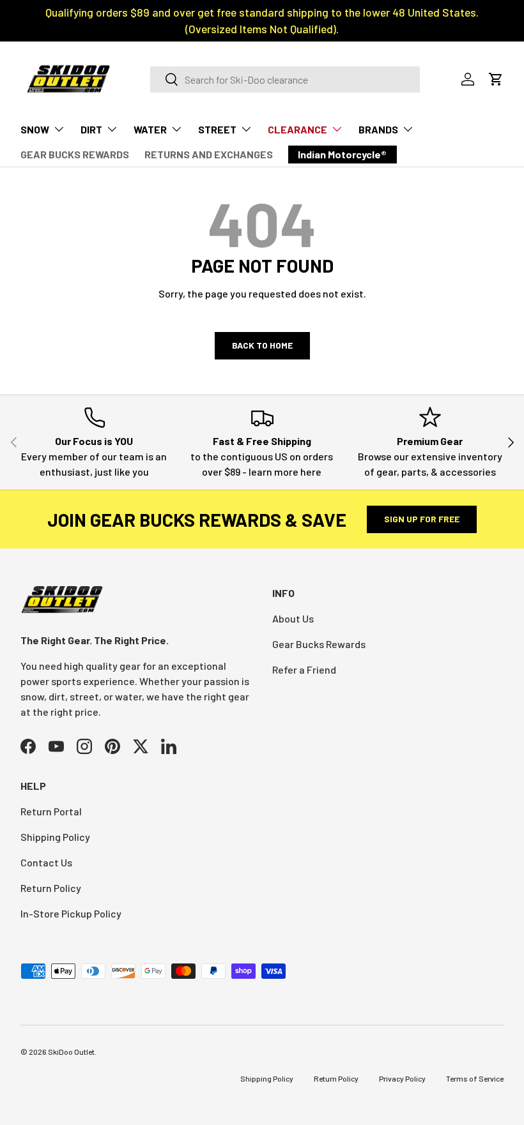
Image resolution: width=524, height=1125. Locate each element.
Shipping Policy (55, 837)
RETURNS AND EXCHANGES (208, 154)
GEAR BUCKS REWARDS (74, 154)
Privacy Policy (402, 1078)
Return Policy (50, 888)
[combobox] (285, 79)
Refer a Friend (304, 669)
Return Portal (51, 811)
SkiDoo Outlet (71, 1051)
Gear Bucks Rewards (319, 644)
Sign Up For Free (421, 518)
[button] (496, 79)
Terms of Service (475, 1078)
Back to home (262, 345)
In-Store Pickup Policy (70, 913)
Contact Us (46, 862)
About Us (293, 618)
